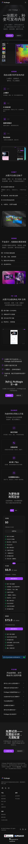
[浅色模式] (20, 829)
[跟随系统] (25, 829)
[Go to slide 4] (25, 62)
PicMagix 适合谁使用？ (10, 714)
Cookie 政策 (4, 820)
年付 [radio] (16, 510)
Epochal (19, 766)
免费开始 (14, 531)
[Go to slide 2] (22, 62)
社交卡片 (3, 796)
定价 (2, 804)
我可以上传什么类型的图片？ (12, 683)
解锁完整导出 (14, 578)
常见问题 (17, 798)
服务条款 (3, 817)
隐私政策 (3, 814)
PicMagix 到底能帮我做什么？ (12, 692)
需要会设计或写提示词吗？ (11, 688)
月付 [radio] (12, 510)
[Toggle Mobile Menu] (25, 2)
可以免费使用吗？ (9, 701)
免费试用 (3, 807)
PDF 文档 (3, 801)
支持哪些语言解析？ (9, 705)
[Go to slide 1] (20, 62)
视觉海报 (3, 798)
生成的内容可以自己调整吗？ (12, 696)
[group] (14, 510)
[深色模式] (23, 829)
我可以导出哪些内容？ (10, 710)
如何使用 (17, 796)
